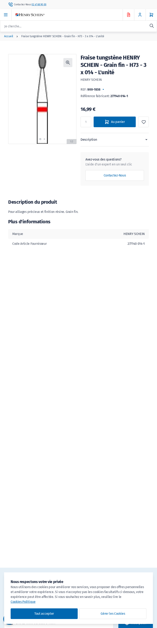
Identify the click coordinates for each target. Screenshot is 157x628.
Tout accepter (44, 614)
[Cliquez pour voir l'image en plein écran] (67, 62)
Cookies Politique (23, 602)
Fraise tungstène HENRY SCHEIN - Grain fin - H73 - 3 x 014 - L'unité (62, 36)
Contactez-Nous (115, 175)
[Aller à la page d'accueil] (73, 14)
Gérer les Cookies (113, 614)
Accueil (8, 36)
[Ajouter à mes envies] (143, 122)
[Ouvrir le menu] (6, 14)
